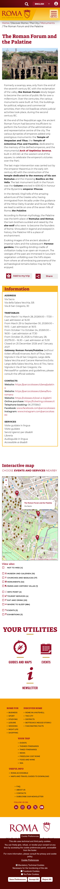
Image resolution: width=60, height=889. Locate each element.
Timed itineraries (28, 749)
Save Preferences (17, 879)
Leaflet (32, 559)
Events (23, 743)
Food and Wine (27, 760)
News (22, 753)
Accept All (34, 879)
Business (13, 712)
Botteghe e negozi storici (38, 723)
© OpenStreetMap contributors (46, 559)
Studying (13, 719)
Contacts (21, 793)
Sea (21, 763)
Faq (18, 786)
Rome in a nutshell (34, 712)
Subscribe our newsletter (29, 796)
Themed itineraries (29, 746)
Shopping (13, 733)
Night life (13, 729)
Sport (12, 716)
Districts (30, 719)
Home (5, 23)
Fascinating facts (34, 726)
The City (29, 716)
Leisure (12, 723)
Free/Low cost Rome (30, 756)
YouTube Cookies (31, 874)
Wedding (13, 726)
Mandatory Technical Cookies (31, 865)
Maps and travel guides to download (30, 776)
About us (20, 790)
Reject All (46, 879)
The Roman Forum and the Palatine (38, 503)
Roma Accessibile (19, 773)
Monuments (48, 23)
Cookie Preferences (30, 836)
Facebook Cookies (31, 871)
